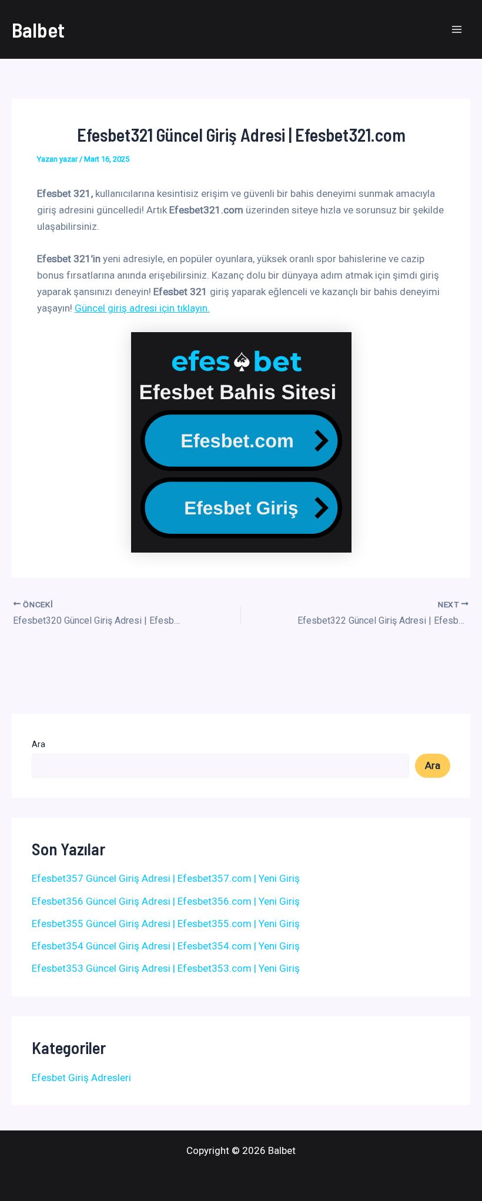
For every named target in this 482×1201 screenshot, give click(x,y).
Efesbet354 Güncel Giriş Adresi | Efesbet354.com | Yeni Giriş (166, 946)
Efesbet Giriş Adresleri (81, 1077)
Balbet (38, 29)
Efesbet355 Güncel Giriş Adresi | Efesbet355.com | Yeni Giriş (166, 923)
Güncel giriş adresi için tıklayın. (142, 308)
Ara (38, 744)
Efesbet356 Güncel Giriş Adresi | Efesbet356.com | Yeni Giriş (166, 901)
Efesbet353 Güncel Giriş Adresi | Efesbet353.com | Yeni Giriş (166, 968)
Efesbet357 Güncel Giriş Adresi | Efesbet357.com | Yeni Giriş (166, 878)
